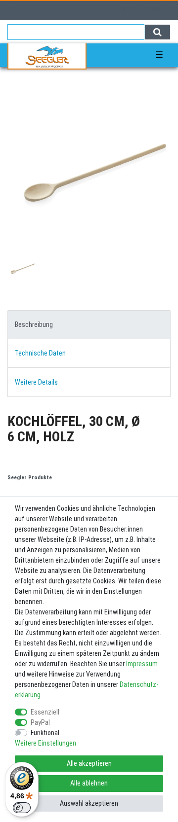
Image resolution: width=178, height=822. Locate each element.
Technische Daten (40, 353)
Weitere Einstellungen (45, 743)
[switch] (22, 807)
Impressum (142, 664)
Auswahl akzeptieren (89, 803)
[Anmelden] (10, 10)
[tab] (89, 324)
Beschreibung (34, 324)
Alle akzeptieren (89, 763)
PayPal (40, 722)
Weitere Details (36, 382)
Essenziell (45, 712)
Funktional (45, 733)
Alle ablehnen (89, 783)
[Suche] (157, 32)
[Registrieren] (29, 10)
